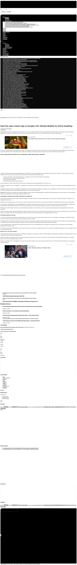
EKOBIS (4, 34)
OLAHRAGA (5, 35)
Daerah (14, 407)
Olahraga (62, 406)
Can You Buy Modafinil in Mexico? (9, 72)
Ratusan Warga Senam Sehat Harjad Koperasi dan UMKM (16, 27)
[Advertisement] (20, 17)
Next (4, 299)
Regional (3, 408)
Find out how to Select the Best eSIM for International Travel (15, 106)
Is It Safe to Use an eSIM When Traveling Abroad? (13, 75)
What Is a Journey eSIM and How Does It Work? (12, 100)
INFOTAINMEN (5, 39)
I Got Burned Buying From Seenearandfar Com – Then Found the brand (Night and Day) (20, 65)
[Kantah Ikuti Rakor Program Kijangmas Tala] (14, 22)
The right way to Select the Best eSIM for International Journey (15, 86)
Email (4, 129)
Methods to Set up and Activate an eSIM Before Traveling (14, 85)
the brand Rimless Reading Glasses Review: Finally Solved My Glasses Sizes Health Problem (21, 58)
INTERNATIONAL (8, 47)
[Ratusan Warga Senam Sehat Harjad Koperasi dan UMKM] (17, 26)
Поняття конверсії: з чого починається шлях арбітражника (15, 59)
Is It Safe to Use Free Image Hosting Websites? (12, 95)
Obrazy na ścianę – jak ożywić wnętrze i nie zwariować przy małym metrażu (18, 87)
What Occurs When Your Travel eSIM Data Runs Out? (13, 82)
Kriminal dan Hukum (49, 407)
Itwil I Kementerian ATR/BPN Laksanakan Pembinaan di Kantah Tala (20, 301)
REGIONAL (7, 45)
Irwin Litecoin (13, 275)
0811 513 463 (36, 517)
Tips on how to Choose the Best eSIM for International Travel (15, 81)
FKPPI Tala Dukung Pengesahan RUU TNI (13, 296)
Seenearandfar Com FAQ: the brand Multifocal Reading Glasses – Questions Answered (20, 61)
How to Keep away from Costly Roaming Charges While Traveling (16, 83)
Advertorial (2, 505)
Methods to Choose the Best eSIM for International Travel (14, 89)
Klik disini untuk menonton (5, 329)
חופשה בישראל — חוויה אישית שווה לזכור (10, 69)
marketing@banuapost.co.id (38, 518)
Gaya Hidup (29, 505)
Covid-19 (10, 505)
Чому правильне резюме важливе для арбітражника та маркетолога (17, 68)
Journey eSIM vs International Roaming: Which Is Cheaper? (15, 91)
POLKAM (4, 33)
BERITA (4, 43)
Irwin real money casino (20, 275)
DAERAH (7, 44)
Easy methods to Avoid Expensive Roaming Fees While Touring (15, 107)
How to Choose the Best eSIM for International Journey (14, 77)
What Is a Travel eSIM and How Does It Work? (12, 90)
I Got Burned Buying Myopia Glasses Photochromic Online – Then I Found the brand (19, 60)
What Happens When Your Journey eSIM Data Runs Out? (14, 74)
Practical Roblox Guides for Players (10, 73)
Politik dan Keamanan (70, 406)
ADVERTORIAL (5, 37)
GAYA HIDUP (5, 38)
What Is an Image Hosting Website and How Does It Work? (14, 80)
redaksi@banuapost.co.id (45, 517)
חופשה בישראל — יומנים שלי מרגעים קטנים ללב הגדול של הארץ (15, 64)
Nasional (57, 407)
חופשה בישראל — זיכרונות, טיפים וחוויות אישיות (12, 62)
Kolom (42, 505)
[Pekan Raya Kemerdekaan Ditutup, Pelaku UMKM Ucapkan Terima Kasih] (20, 24)
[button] (38, 333)
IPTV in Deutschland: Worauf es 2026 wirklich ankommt (14, 66)
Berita (10, 128)
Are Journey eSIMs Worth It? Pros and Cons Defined (13, 101)
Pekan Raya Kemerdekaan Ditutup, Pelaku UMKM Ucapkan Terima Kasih (19, 25)
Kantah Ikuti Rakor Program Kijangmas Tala (13, 23)
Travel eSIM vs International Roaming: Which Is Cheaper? (14, 78)
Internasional (38, 406)
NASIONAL (7, 46)
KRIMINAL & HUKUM (6, 32)
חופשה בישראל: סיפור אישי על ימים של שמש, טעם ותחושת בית (15, 63)
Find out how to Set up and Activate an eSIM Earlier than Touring (15, 84)
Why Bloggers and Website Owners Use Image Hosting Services (16, 76)
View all (4, 28)
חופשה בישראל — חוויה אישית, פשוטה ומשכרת (12, 67)
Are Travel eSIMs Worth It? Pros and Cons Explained (13, 103)
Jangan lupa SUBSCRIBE (10, 331)
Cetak (1, 129)
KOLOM (4, 36)
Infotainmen (33, 505)
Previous (4, 293)
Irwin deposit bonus (7, 275)
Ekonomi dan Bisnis (22, 406)
